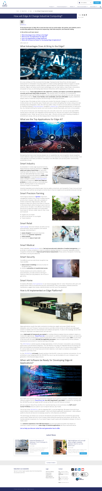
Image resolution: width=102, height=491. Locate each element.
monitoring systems (41, 179)
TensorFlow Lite (39, 336)
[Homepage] (5, 4)
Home (18, 11)
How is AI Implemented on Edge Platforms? (34, 38)
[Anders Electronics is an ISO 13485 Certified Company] (84, 474)
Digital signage (24, 227)
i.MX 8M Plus (28, 353)
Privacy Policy (48, 473)
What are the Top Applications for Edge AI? (34, 36)
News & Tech (24, 11)
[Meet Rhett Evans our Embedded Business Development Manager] (23, 22)
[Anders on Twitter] (72, 470)
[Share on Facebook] (86, 15)
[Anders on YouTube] (82, 470)
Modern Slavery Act (50, 477)
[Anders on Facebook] (76, 470)
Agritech (38, 197)
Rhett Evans (23, 24)
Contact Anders (51, 463)
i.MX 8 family (26, 344)
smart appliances (37, 284)
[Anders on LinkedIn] (79, 470)
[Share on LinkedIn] (84, 15)
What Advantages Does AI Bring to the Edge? (35, 35)
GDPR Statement (49, 476)
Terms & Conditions (50, 471)
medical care (54, 106)
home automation (38, 106)
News (31, 11)
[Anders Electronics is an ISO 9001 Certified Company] (75, 474)
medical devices (34, 248)
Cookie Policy (48, 474)
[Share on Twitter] (82, 15)
